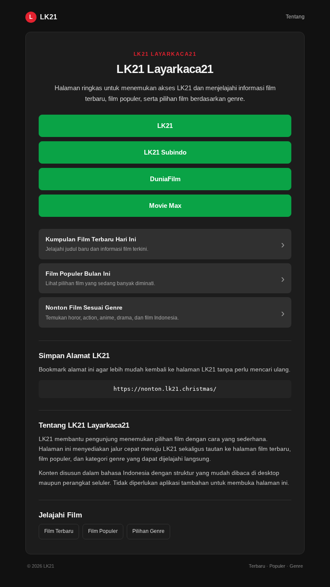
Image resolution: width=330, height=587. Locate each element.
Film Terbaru (58, 531)
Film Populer (103, 531)
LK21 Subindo (165, 152)
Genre (296, 566)
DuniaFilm (165, 178)
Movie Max (165, 205)
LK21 (165, 125)
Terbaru (257, 566)
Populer (277, 566)
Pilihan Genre (148, 531)
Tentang (295, 17)
